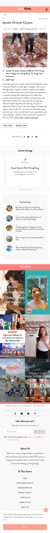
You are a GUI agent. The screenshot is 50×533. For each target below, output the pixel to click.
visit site (8, 125)
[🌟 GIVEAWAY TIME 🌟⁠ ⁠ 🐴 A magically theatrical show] (12, 336)
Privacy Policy (25, 493)
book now (21, 125)
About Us (25, 507)
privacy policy (32, 437)
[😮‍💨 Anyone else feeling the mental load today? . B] (37, 292)
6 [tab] (27, 189)
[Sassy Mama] (25, 9)
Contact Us (25, 497)
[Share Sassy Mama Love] (36, 137)
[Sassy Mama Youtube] (22, 414)
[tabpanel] (25, 171)
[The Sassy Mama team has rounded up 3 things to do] (12, 292)
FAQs (25, 478)
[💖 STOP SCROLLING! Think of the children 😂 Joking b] (12, 380)
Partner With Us (25, 488)
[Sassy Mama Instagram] (28, 414)
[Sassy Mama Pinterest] (35, 414)
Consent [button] (25, 527)
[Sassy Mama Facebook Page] (15, 414)
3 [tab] (22, 189)
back (5, 15)
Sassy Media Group (25, 483)
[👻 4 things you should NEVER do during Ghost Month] (37, 380)
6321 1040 (18, 117)
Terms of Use (25, 502)
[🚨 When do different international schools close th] (37, 336)
